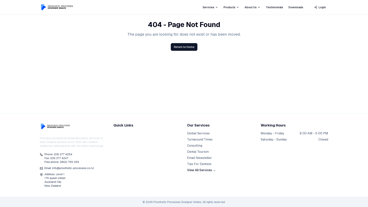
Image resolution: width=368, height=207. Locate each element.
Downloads (295, 7)
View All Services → (201, 170)
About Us (251, 7)
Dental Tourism (198, 152)
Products (229, 7)
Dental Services (198, 133)
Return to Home (184, 47)
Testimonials (274, 7)
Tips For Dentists (199, 164)
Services (208, 7)
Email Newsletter (199, 158)
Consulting (194, 146)
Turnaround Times (200, 139)
